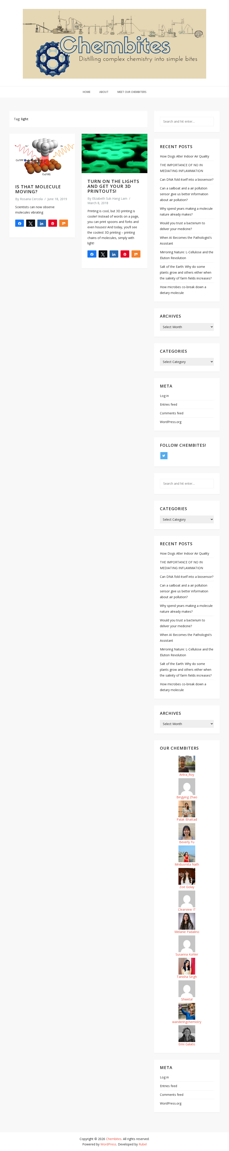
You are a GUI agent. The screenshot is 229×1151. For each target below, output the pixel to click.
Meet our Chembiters (131, 92)
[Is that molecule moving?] (42, 156)
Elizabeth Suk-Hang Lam (109, 198)
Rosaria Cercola (31, 199)
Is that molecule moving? (38, 189)
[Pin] (53, 223)
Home (86, 92)
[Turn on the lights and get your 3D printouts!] (114, 153)
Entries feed (168, 404)
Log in (164, 396)
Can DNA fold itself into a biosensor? (186, 179)
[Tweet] (30, 223)
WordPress (108, 1144)
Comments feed (171, 413)
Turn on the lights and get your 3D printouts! (113, 186)
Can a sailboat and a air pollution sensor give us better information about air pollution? (184, 194)
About (103, 92)
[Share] (19, 223)
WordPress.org (170, 422)
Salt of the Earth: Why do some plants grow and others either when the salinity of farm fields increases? (186, 272)
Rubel (143, 1144)
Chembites (113, 1139)
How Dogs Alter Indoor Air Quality (184, 156)
